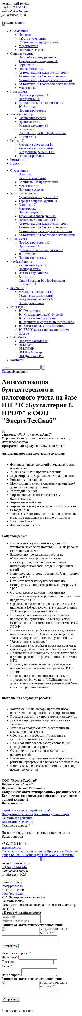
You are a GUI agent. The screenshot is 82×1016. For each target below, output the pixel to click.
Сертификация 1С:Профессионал (42, 133)
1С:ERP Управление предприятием (44, 329)
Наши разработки (31, 156)
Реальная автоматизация (36, 148)
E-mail (7, 966)
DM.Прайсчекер (30, 352)
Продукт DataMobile (33, 341)
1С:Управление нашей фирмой (41, 314)
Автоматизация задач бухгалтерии (43, 72)
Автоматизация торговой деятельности (47, 84)
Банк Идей (34, 855)
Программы (18, 91)
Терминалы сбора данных (37, 216)
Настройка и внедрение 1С (38, 57)
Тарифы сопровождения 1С (38, 61)
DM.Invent (26, 345)
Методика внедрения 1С (36, 144)
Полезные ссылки (31, 50)
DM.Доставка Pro (31, 356)
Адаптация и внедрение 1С (38, 197)
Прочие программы (33, 110)
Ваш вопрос (11, 975)
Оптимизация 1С (31, 68)
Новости (25, 34)
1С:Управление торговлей (37, 318)
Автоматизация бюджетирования (42, 76)
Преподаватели (30, 122)
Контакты (17, 159)
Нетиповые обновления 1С (38, 220)
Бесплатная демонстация (51, 814)
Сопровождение (21, 53)
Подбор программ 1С (34, 95)
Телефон (8, 961)
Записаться (26, 129)
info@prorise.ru (12, 886)
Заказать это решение (17, 818)
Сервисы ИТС (29, 65)
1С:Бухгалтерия (30, 310)
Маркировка (27, 87)
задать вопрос (11, 847)
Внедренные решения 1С (37, 152)
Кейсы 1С (17, 140)
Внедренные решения (17, 814)
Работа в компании (32, 38)
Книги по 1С (28, 137)
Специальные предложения (38, 42)
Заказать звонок (13, 22)
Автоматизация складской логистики (45, 80)
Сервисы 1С (27, 204)
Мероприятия (28, 46)
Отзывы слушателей (33, 125)
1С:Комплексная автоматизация (41, 326)
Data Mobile (51, 855)
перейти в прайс (40, 810)
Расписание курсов (32, 118)
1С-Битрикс (27, 106)
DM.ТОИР (26, 348)
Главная (7, 371)
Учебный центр (21, 114)
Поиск (14, 163)
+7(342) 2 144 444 (14, 7)
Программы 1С (29, 99)
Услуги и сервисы (33, 851)
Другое (24, 333)
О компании (19, 31)
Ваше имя (9, 957)
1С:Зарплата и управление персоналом (46, 322)
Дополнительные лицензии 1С (41, 103)
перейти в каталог (15, 810)
